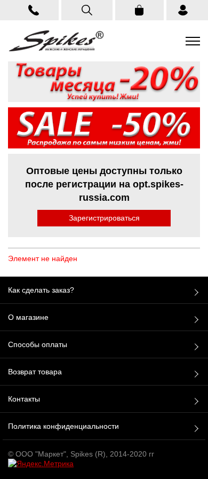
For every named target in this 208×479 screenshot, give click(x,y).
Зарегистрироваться (104, 218)
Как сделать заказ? (41, 290)
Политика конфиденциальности (63, 426)
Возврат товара (35, 371)
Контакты (24, 399)
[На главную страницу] (56, 40)
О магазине (28, 317)
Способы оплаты (37, 344)
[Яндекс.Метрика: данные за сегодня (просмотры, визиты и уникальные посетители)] (41, 463)
